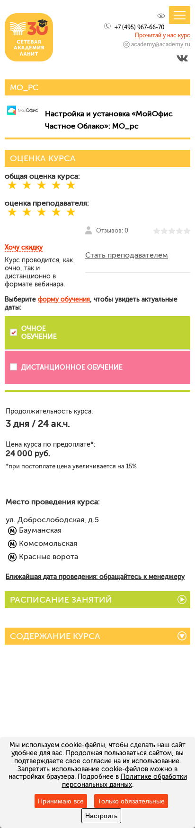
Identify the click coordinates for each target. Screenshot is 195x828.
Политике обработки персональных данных (124, 781)
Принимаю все (61, 801)
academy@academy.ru (160, 44)
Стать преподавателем (126, 254)
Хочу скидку (24, 247)
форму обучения (64, 299)
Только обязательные (131, 801)
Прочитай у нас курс (162, 35)
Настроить (101, 815)
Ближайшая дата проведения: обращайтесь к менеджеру (95, 577)
